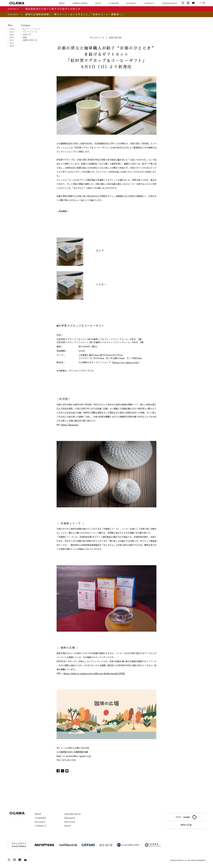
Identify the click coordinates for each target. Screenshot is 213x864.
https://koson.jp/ (70, 425)
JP (200, 3)
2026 (12, 29)
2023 (12, 37)
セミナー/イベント (32, 29)
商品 (25, 37)
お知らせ (27, 35)
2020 (12, 46)
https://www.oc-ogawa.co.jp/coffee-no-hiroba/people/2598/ (94, 674)
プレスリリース (30, 32)
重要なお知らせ (30, 40)
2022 (12, 40)
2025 (12, 32)
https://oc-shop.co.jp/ (126, 362)
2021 (12, 43)
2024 (12, 34)
